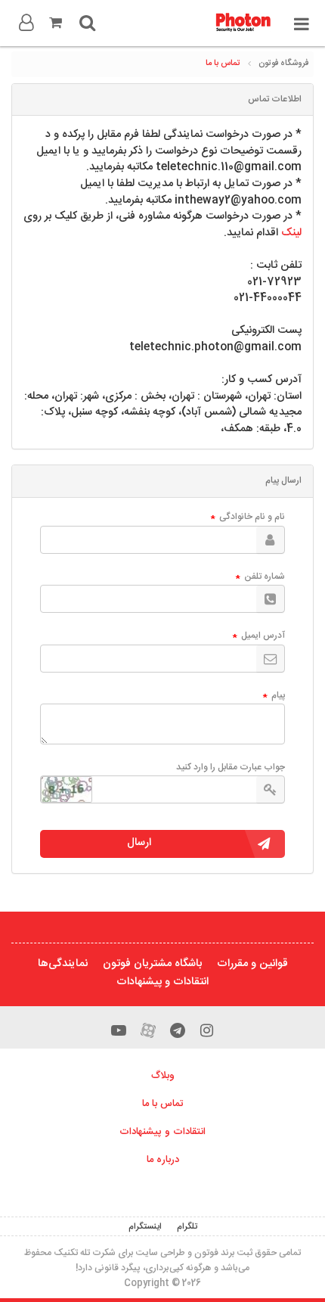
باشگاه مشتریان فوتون (152, 964)
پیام (274, 696)
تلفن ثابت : (276, 266)
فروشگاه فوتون (283, 63)
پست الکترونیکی (266, 331)
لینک (291, 233)
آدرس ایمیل (259, 636)
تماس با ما (223, 63)
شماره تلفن (260, 577)
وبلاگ (163, 1075)
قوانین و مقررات (252, 964)
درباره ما (163, 1159)
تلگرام (187, 1227)
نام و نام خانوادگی (248, 517)
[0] (55, 22)
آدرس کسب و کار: (261, 380)
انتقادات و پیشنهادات (162, 982)
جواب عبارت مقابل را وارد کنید (230, 767)
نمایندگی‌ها (63, 964)
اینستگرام (145, 1227)
